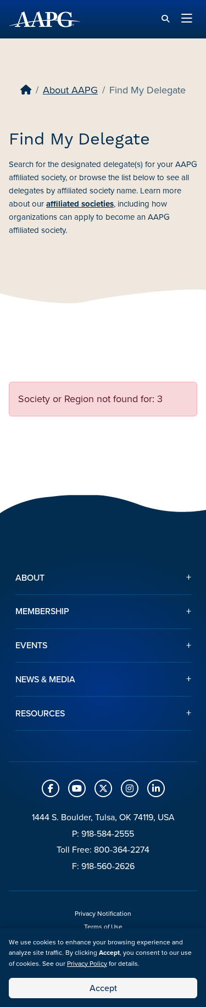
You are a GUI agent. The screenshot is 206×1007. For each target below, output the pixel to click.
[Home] (25, 90)
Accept (103, 988)
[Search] (165, 18)
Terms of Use (103, 927)
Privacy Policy (87, 964)
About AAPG (70, 90)
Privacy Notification (103, 914)
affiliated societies (80, 204)
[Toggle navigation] (186, 19)
